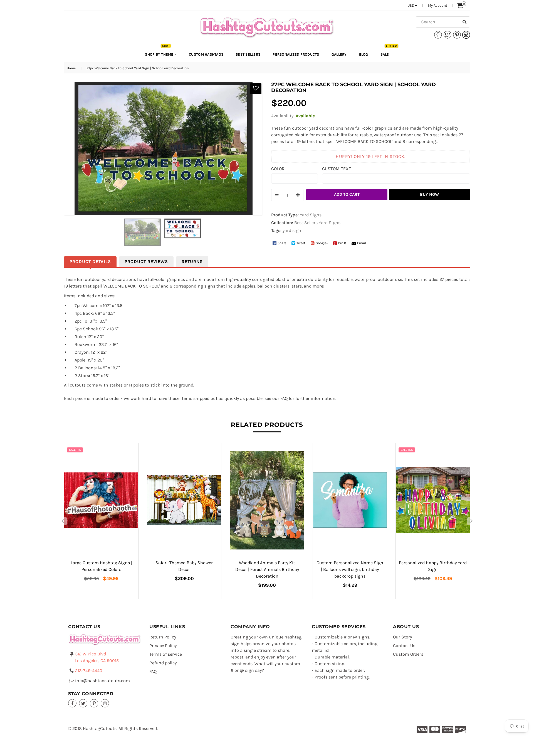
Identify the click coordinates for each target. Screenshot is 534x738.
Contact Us (404, 645)
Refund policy (163, 662)
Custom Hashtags (206, 54)
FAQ (153, 671)
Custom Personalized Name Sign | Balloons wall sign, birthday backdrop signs (350, 569)
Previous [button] (62, 521)
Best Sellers (248, 54)
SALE (387, 51)
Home (71, 68)
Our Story (402, 637)
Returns (192, 261)
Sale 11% (75, 450)
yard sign (292, 230)
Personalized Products (296, 54)
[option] (101, 521)
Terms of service (165, 654)
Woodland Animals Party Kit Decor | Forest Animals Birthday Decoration (267, 569)
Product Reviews (146, 261)
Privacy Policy (163, 645)
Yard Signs (329, 222)
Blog (363, 54)
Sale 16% (406, 450)
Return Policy (162, 637)
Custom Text (336, 168)
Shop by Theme (159, 51)
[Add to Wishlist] (255, 88)
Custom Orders (408, 654)
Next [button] (471, 521)
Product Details (90, 261)
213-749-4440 (88, 670)
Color (278, 168)
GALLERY (339, 54)
